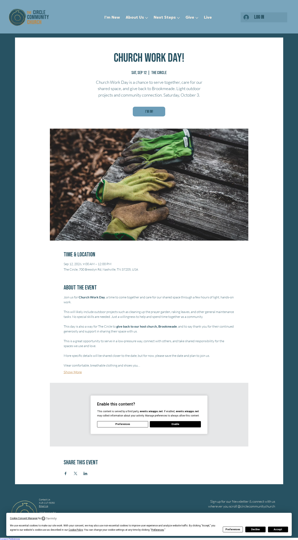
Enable (175, 424)
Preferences (232, 529)
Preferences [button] (157, 529)
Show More (73, 372)
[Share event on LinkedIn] (85, 473)
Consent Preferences (10, 539)
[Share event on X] (75, 473)
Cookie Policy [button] (76, 529)
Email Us (43, 506)
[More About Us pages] (146, 17)
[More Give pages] (196, 17)
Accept (278, 529)
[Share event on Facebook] (66, 473)
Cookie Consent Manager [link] (24, 518)
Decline (255, 529)
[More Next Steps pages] (178, 17)
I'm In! (149, 111)
